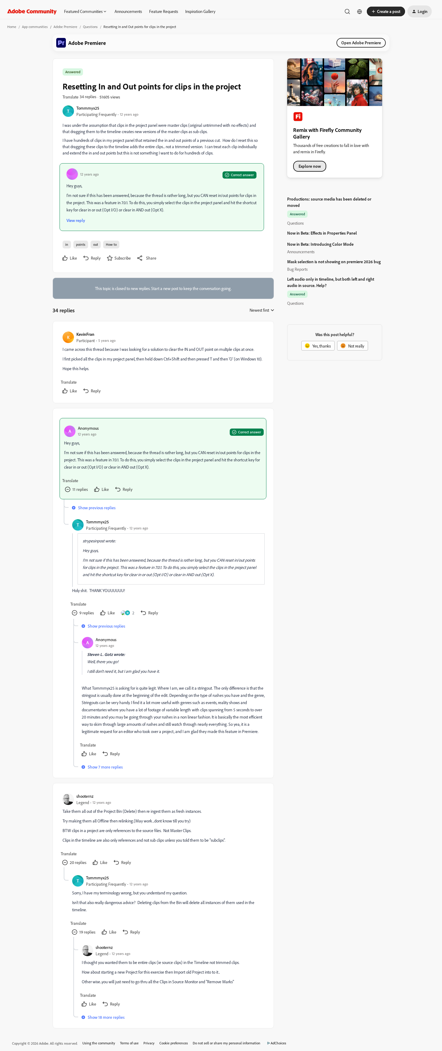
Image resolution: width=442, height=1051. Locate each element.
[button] (386, 11)
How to (111, 244)
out (95, 244)
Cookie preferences (173, 1043)
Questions (90, 26)
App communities (35, 26)
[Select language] (359, 11)
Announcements (128, 11)
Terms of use (129, 1043)
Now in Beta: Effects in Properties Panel (322, 232)
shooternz (85, 796)
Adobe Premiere (65, 26)
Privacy (149, 1043)
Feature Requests (163, 11)
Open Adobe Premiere (361, 42)
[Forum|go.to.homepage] (32, 11)
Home (11, 26)
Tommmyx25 (87, 108)
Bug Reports (297, 269)
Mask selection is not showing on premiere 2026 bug (334, 261)
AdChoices (278, 1043)
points (80, 244)
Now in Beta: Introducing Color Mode (320, 244)
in (66, 244)
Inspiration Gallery (200, 11)
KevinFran (85, 334)
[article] (163, 363)
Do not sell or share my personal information (226, 1043)
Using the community (98, 1043)
